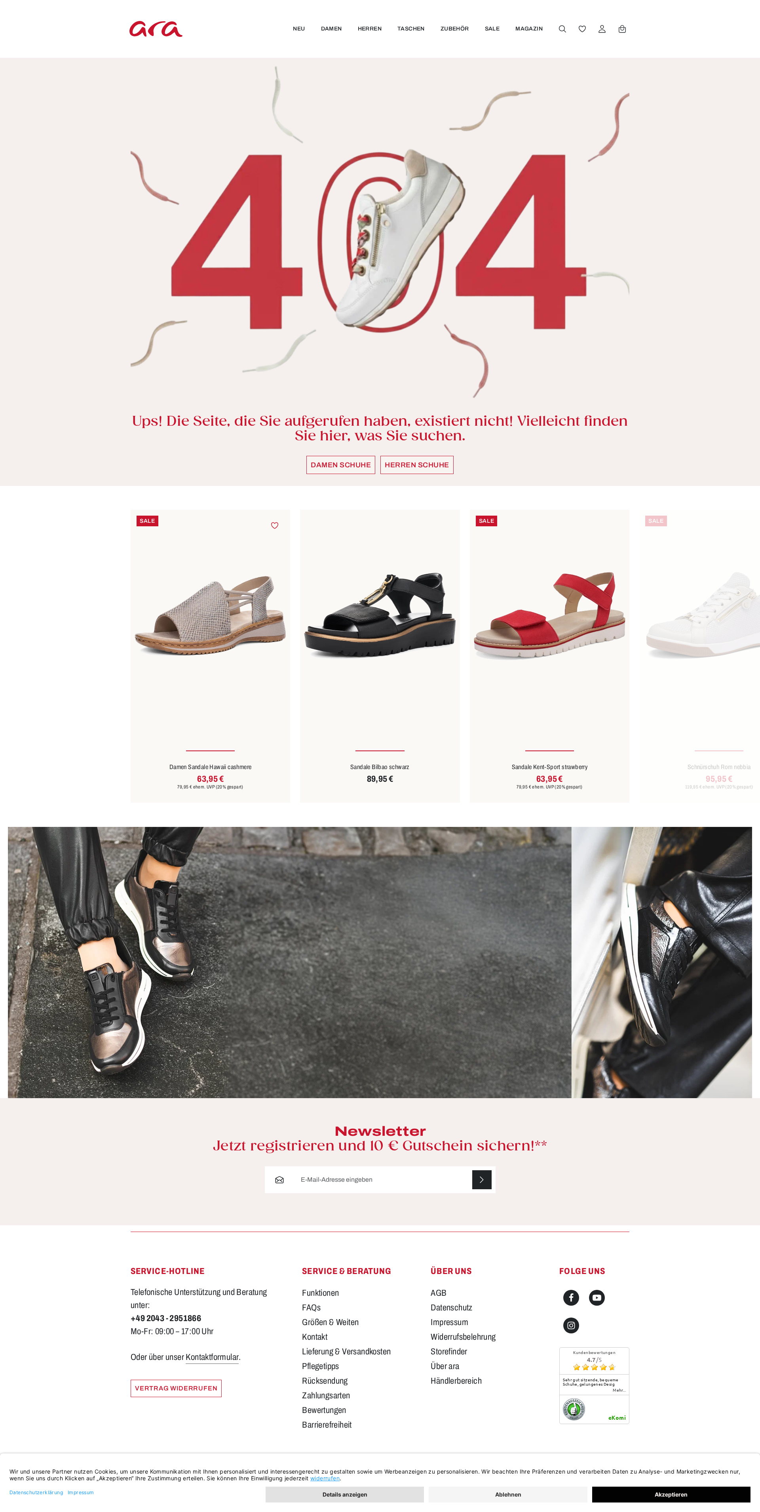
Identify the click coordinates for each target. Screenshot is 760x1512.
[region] (380, 656)
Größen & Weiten (330, 1322)
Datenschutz (451, 1307)
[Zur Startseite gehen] (155, 28)
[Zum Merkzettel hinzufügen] (275, 525)
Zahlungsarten (326, 1395)
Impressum (449, 1322)
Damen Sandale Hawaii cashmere (210, 767)
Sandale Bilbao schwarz (380, 767)
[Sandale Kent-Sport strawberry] (549, 616)
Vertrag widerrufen (176, 1388)
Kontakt (314, 1337)
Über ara (445, 1366)
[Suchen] (562, 29)
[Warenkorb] (622, 29)
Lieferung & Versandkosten (346, 1351)
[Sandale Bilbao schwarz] (380, 616)
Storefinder (449, 1351)
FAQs (311, 1307)
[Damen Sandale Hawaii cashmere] (210, 616)
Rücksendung (325, 1381)
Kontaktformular (212, 1357)
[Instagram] (571, 1325)
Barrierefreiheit (327, 1425)
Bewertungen (324, 1410)
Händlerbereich (456, 1381)
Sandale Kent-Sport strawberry (550, 767)
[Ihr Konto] (602, 29)
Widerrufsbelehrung (463, 1337)
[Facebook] (571, 1298)
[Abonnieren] (482, 1180)
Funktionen (320, 1293)
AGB (438, 1293)
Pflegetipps (320, 1366)
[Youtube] (597, 1298)
